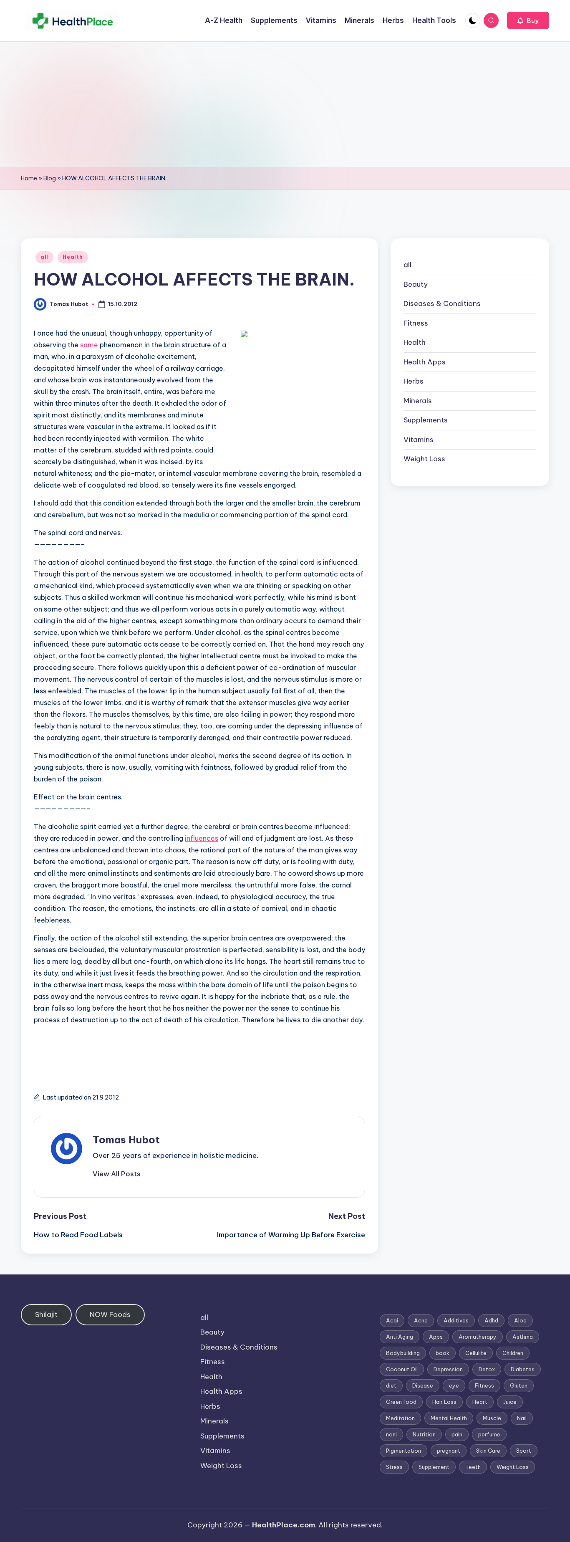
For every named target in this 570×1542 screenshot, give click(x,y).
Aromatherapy (478, 1336)
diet (391, 1385)
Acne (421, 1320)
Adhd (491, 1320)
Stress (394, 1467)
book (442, 1353)
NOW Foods (110, 1314)
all (44, 257)
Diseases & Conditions (442, 303)
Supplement (434, 1467)
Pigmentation (403, 1450)
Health (73, 257)
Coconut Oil (402, 1369)
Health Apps (425, 362)
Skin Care (488, 1450)
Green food (401, 1401)
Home (29, 178)
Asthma (522, 1336)
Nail (522, 1418)
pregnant (448, 1450)
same (89, 345)
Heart (479, 1401)
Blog (49, 178)
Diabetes (523, 1369)
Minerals (418, 400)
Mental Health (449, 1418)
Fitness (416, 323)
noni (391, 1434)
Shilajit (46, 1314)
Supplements (426, 420)
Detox (487, 1369)
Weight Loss (424, 458)
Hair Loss (444, 1401)
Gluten (518, 1385)
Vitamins (419, 439)
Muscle (492, 1418)
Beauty (416, 284)
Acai (392, 1320)
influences (201, 838)
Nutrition (424, 1434)
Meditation (400, 1418)
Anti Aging (399, 1336)
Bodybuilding (403, 1353)
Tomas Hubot (126, 1139)
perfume (489, 1434)
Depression (448, 1369)
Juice (510, 1401)
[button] (528, 20)
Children (512, 1353)
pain (456, 1434)
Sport (523, 1450)
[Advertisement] (285, 104)
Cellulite (476, 1353)
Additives (456, 1320)
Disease (422, 1385)
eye (454, 1385)
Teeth (473, 1467)
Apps (436, 1336)
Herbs (414, 381)
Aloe (520, 1320)
